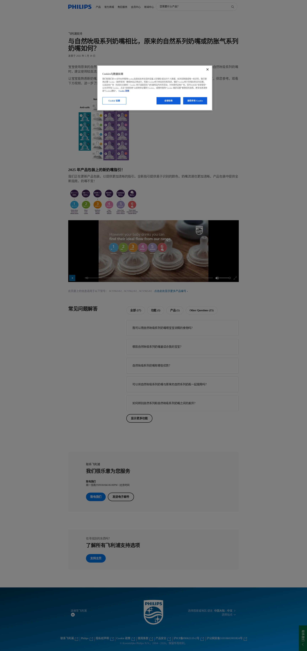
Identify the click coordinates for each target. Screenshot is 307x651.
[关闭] (207, 69)
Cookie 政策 (124, 91)
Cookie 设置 (114, 101)
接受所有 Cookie (195, 101)
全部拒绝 (168, 101)
